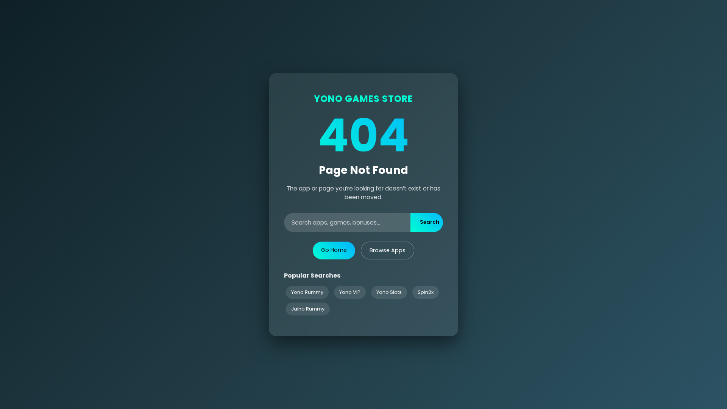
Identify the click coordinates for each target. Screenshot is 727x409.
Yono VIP (349, 292)
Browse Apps (388, 250)
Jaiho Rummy (307, 309)
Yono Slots (389, 292)
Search (429, 222)
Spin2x (426, 292)
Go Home (334, 250)
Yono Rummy (307, 292)
